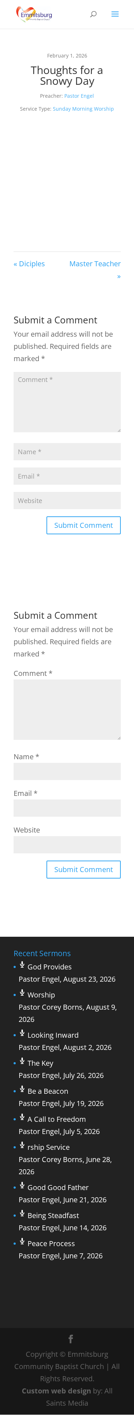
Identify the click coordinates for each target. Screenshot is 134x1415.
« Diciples (29, 263)
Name (26, 756)
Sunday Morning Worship (83, 108)
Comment (33, 673)
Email (26, 793)
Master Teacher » (95, 270)
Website (27, 830)
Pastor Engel (79, 95)
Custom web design (56, 1391)
